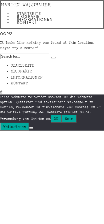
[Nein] (31, 128)
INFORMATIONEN (35, 19)
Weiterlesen (14, 126)
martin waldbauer (26, 4)
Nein (69, 119)
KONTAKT (27, 22)
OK (56, 119)
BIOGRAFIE (28, 16)
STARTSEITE (29, 13)
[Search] (53, 57)
